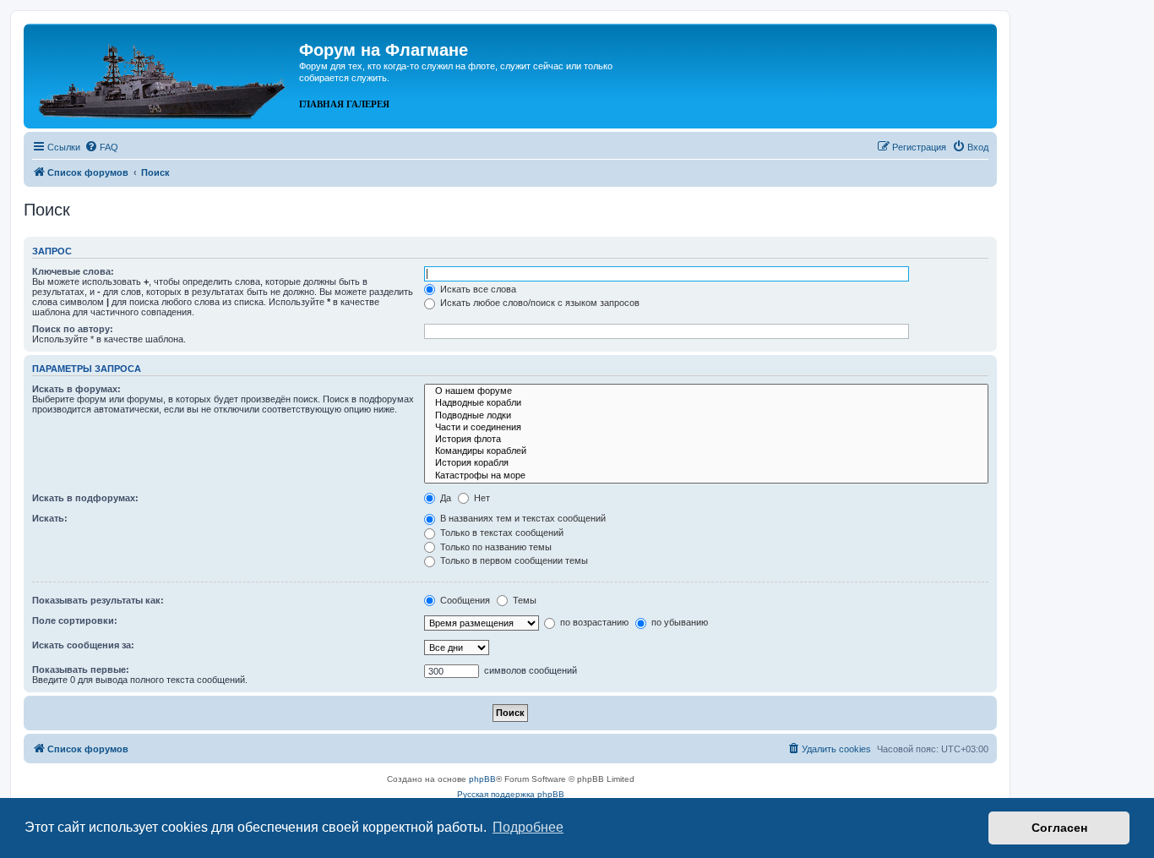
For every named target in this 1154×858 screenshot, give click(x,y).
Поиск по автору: (72, 329)
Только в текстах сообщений (500, 532)
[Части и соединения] (706, 428)
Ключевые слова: (73, 271)
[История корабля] (706, 463)
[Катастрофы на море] (706, 476)
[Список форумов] (163, 74)
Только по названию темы (495, 547)
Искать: (50, 518)
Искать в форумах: (76, 389)
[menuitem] (101, 147)
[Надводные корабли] (706, 403)
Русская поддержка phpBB (510, 794)
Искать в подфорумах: (85, 498)
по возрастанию (593, 622)
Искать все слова (477, 289)
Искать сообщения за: (83, 645)
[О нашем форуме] (706, 391)
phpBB (482, 779)
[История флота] (706, 439)
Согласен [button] (1059, 827)
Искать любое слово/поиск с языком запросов (539, 303)
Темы (523, 600)
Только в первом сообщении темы (513, 560)
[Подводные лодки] (706, 416)
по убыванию (678, 622)
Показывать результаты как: (98, 600)
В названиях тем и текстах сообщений (522, 518)
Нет (480, 498)
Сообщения (464, 600)
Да (444, 498)
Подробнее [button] (528, 827)
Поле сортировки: (74, 620)
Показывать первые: (80, 669)
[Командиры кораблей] (706, 451)
